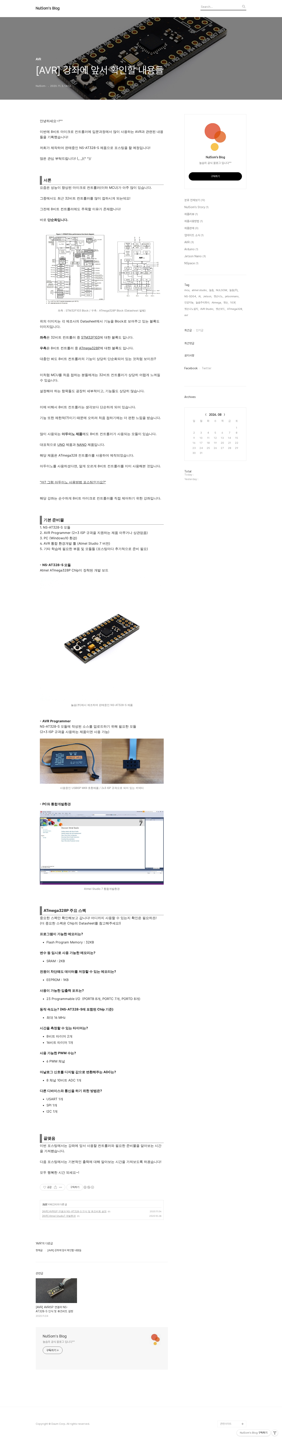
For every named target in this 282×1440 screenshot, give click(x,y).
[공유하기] (55, 1187)
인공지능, (189, 302)
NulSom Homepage (232, 1410)
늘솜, (211, 290)
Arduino (191, 249)
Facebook (191, 368)
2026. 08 (215, 415)
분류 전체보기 (194, 200)
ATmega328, (235, 308)
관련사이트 (225, 1423)
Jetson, (207, 296)
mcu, (187, 290)
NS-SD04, (190, 296)
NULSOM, (222, 290)
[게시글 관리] (60, 1187)
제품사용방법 (193, 221)
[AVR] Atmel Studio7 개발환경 (59, 1215)
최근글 (188, 330)
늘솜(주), (233, 290)
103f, (233, 302)
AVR (45, 1204)
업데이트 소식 (194, 235)
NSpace (191, 263)
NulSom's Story (196, 207)
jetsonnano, (232, 296)
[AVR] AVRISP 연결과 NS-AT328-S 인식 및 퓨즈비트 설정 (74, 1211)
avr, (186, 315)
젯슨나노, (218, 296)
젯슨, (226, 302)
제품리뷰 (191, 214)
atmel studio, (199, 290)
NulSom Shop (228, 1417)
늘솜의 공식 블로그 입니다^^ (59, 1341)
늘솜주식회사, (203, 302)
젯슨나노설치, (191, 308)
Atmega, (217, 302)
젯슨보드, (220, 308)
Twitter (206, 368)
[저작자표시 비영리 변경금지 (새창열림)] (88, 1187)
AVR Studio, (207, 308)
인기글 (199, 330)
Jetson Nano (195, 256)
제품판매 (191, 228)
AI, (199, 296)
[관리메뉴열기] (275, 1433)
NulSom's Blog (48, 8)
